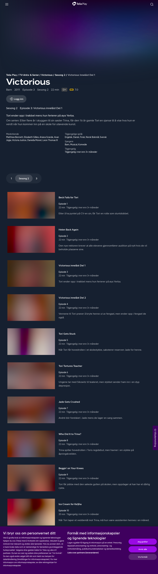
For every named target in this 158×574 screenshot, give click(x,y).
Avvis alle (142, 549)
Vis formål (142, 557)
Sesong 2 (60, 74)
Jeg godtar (142, 541)
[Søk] (152, 4)
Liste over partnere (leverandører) (83, 553)
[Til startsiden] (79, 4)
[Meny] (7, 4)
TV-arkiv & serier (29, 74)
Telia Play (11, 74)
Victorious (47, 74)
